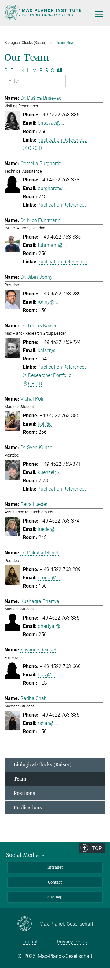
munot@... (49, 578)
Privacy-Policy (72, 942)
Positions (24, 793)
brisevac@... (51, 123)
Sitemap (55, 897)
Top (97, 848)
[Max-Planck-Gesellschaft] (28, 924)
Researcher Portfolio (50, 375)
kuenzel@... (50, 472)
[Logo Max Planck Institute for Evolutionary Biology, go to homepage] (43, 12)
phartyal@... (51, 626)
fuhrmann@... (52, 245)
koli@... (46, 424)
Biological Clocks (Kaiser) (43, 765)
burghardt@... (52, 188)
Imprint (30, 942)
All (59, 70)
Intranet (55, 867)
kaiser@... (48, 350)
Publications (28, 808)
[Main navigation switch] (99, 14)
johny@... (48, 302)
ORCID (35, 148)
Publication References (62, 140)
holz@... (46, 675)
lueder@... (48, 529)
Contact (55, 882)
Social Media (23, 855)
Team (20, 779)
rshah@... (48, 723)
